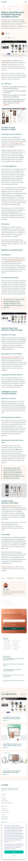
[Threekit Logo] (4, 2)
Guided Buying (15, 648)
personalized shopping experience (15, 260)
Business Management (7, 646)
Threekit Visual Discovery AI (9, 506)
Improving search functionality (10, 357)
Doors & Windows (5, 812)
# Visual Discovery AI (11, 578)
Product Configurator (16, 640)
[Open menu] (25, 2)
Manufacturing (4, 818)
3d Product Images (7, 644)
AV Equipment (4, 808)
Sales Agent (3, 798)
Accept (14, 851)
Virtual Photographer (7, 640)
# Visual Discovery (20, 578)
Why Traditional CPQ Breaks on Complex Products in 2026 (13, 664)
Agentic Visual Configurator (7, 802)
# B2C (3, 578)
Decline (14, 855)
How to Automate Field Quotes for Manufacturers (13, 680)
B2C (4, 6)
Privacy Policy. (13, 841)
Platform (3, 796)
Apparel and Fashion (7, 648)
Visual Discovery (7, 9)
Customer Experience (15, 642)
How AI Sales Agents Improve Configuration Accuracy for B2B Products (12, 670)
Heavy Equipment (5, 816)
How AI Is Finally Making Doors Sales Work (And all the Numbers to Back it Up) (13, 659)
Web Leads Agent (5, 800)
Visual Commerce (7, 642)
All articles (23, 694)
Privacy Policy (13, 624)
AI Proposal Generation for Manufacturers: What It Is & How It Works (13, 675)
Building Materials (5, 810)
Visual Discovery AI (13, 6)
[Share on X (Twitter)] (12, 37)
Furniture (3, 814)
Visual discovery (6, 60)
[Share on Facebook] (9, 37)
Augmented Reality (15, 644)
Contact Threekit (6, 567)
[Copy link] (15, 37)
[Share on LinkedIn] (6, 37)
